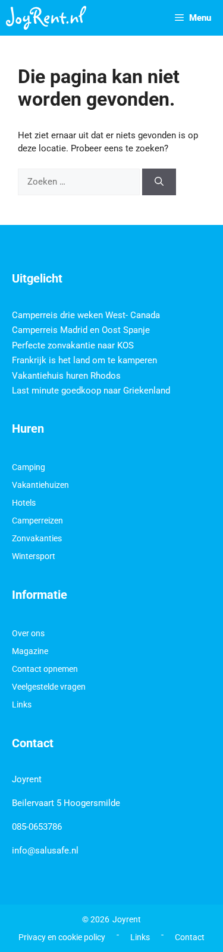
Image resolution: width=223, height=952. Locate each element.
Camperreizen (37, 520)
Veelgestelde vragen (49, 686)
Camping (28, 467)
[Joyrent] (46, 18)
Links (22, 704)
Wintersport (33, 556)
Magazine (30, 651)
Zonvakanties (37, 538)
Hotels (24, 502)
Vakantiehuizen (40, 485)
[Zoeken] (159, 182)
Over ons (28, 633)
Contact (190, 937)
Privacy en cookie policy (61, 937)
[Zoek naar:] (80, 181)
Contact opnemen (45, 669)
